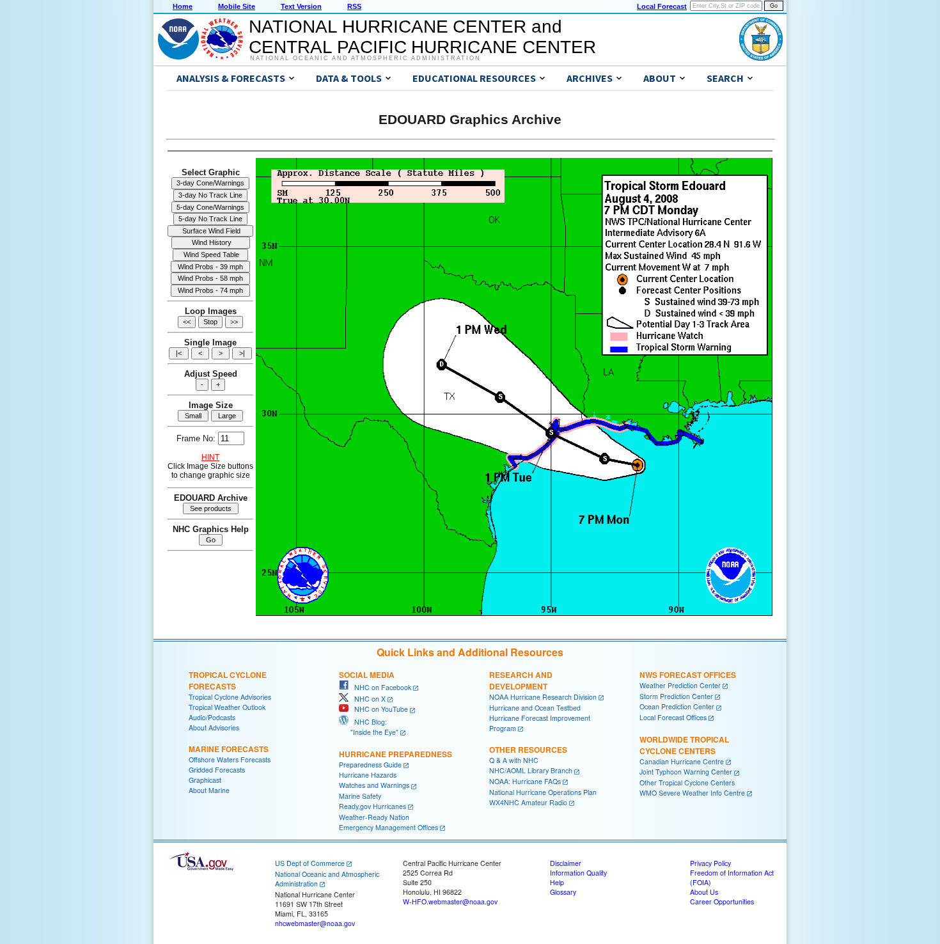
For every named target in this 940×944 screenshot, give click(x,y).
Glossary (563, 892)
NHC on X (367, 699)
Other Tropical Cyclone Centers (687, 782)
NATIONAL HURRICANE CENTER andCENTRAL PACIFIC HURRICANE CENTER (422, 37)
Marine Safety (360, 796)
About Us (704, 892)
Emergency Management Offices (388, 827)
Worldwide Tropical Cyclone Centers (684, 745)
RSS (354, 6)
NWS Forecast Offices (687, 674)
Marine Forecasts (229, 749)
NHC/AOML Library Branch (530, 770)
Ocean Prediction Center (676, 706)
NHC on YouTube (378, 709)
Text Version (301, 6)
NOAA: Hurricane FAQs (525, 781)
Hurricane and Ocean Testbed (535, 707)
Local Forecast (662, 6)
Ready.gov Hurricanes (372, 806)
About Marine (209, 790)
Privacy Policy (710, 863)
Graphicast (205, 780)
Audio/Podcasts (212, 717)
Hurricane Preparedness (395, 754)
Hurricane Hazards (367, 775)
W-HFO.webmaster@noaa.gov (450, 901)
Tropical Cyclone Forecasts (228, 680)
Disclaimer (565, 863)
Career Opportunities (722, 901)
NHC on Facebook (380, 687)
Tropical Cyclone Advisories (230, 697)
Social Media (367, 674)
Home (182, 6)
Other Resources (528, 749)
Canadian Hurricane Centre (681, 761)
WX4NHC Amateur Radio (528, 802)
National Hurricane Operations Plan (543, 792)
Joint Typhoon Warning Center (685, 771)
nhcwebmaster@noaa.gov (315, 923)
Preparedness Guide (370, 764)
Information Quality (578, 872)
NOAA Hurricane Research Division (543, 697)
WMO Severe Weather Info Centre (692, 793)
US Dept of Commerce (310, 863)
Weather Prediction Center (680, 685)
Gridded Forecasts (217, 770)
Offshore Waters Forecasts (229, 759)
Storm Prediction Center (676, 696)
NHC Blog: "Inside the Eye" (368, 727)
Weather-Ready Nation (374, 817)
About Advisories (214, 727)
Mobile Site (236, 6)
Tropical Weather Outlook (227, 707)
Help (557, 882)
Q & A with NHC (513, 760)
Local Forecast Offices (673, 717)
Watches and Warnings (374, 785)
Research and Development (520, 680)
